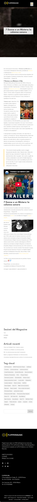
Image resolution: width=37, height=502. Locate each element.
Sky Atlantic (22, 396)
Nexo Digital (7, 385)
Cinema (6, 369)
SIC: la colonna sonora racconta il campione (14, 352)
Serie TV (6, 396)
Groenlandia (18, 377)
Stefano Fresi (29, 399)
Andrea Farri (7, 220)
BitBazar (28, 495)
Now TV (14, 385)
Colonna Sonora (14, 369)
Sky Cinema (7, 399)
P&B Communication (23, 385)
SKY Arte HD (14, 396)
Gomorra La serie (8, 377)
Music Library (17, 383)
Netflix (24, 383)
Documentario (28, 372)
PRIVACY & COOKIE (7, 458)
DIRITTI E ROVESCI (7, 454)
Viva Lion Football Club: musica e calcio (14, 347)
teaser (6, 402)
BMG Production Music (19, 367)
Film (18, 375)
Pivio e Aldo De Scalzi (24, 388)
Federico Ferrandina (9, 375)
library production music (10, 380)
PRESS (5, 338)
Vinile (30, 402)
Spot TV (22, 399)
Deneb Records (19, 372)
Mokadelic (28, 380)
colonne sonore (24, 369)
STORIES (6, 335)
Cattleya (29, 367)
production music (18, 391)
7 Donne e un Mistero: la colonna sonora (14, 349)
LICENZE (4, 456)
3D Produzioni (7, 367)
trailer (19, 402)
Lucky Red (21, 380)
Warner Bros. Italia (16, 72)
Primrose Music (8, 391)
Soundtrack (15, 399)
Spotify (12, 215)
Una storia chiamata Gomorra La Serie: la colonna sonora (18, 357)
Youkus (12, 404)
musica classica (8, 383)
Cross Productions (8, 372)
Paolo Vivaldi (13, 388)
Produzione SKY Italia (9, 394)
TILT (5, 333)
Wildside (30, 70)
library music (26, 377)
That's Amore (13, 402)
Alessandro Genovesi (14, 89)
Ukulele (25, 402)
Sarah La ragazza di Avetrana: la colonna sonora (15, 354)
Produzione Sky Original (23, 394)
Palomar (6, 388)
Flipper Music (24, 375)
